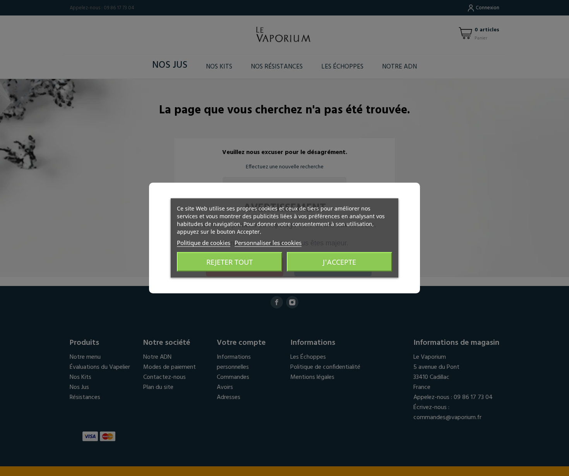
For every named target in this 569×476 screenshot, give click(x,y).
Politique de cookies (203, 243)
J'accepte (339, 262)
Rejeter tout (229, 262)
